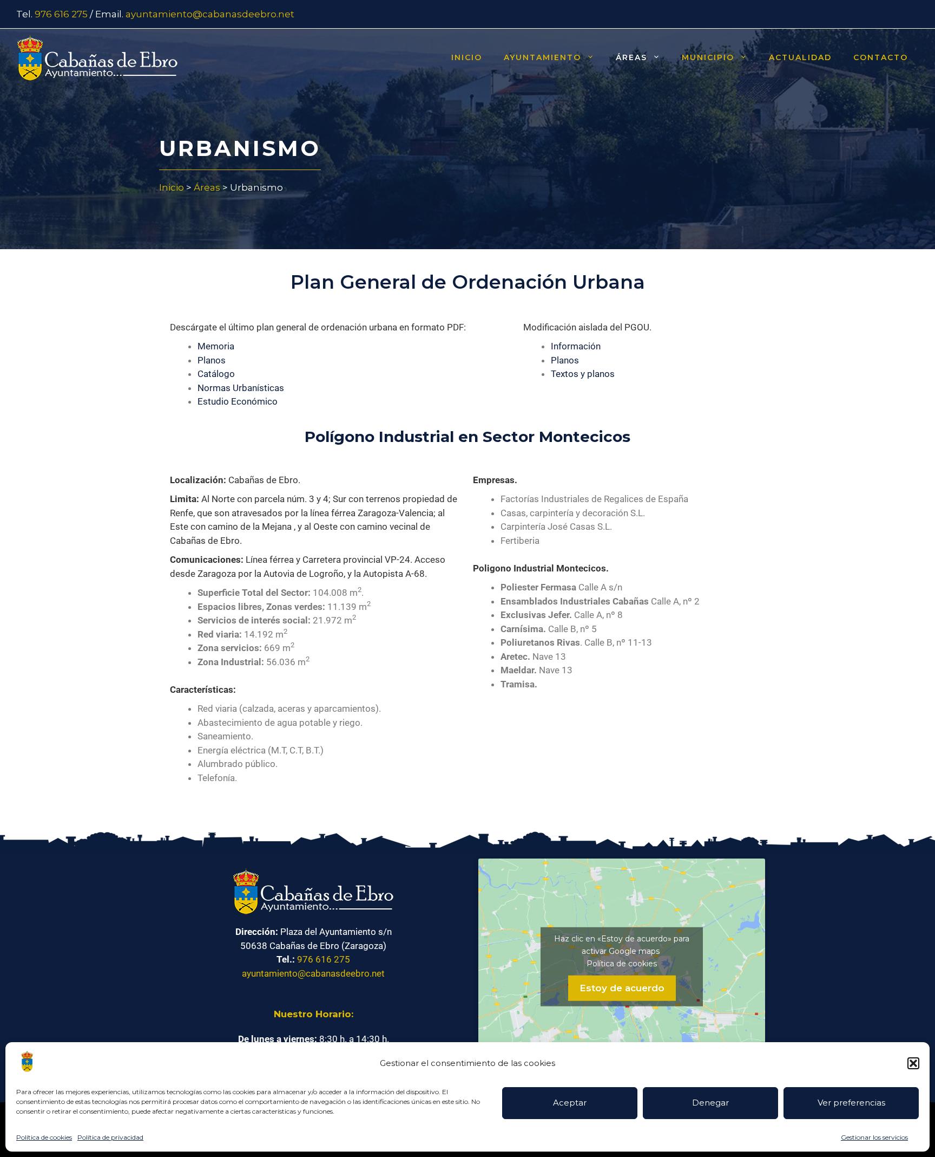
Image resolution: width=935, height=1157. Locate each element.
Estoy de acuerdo (622, 987)
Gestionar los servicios (874, 1137)
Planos (211, 360)
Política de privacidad (110, 1137)
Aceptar (570, 1102)
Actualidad (800, 57)
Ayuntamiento (542, 57)
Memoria (215, 346)
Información (576, 346)
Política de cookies (44, 1137)
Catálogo (216, 373)
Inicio (466, 57)
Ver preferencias (851, 1102)
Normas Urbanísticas (240, 387)
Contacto (880, 57)
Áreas (631, 57)
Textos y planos (583, 373)
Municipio (708, 57)
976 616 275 (61, 14)
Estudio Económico (237, 401)
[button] (913, 1063)
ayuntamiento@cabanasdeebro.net (210, 14)
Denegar (710, 1102)
